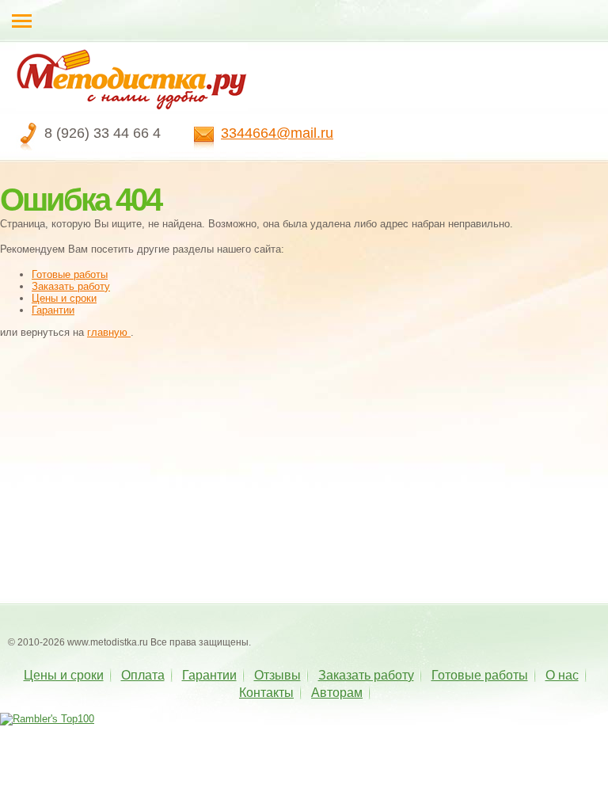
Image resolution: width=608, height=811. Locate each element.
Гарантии (53, 310)
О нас (562, 675)
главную (109, 332)
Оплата (143, 675)
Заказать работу (71, 286)
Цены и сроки (64, 298)
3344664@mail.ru (277, 133)
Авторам (337, 692)
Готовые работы (70, 274)
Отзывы (277, 675)
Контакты (266, 692)
